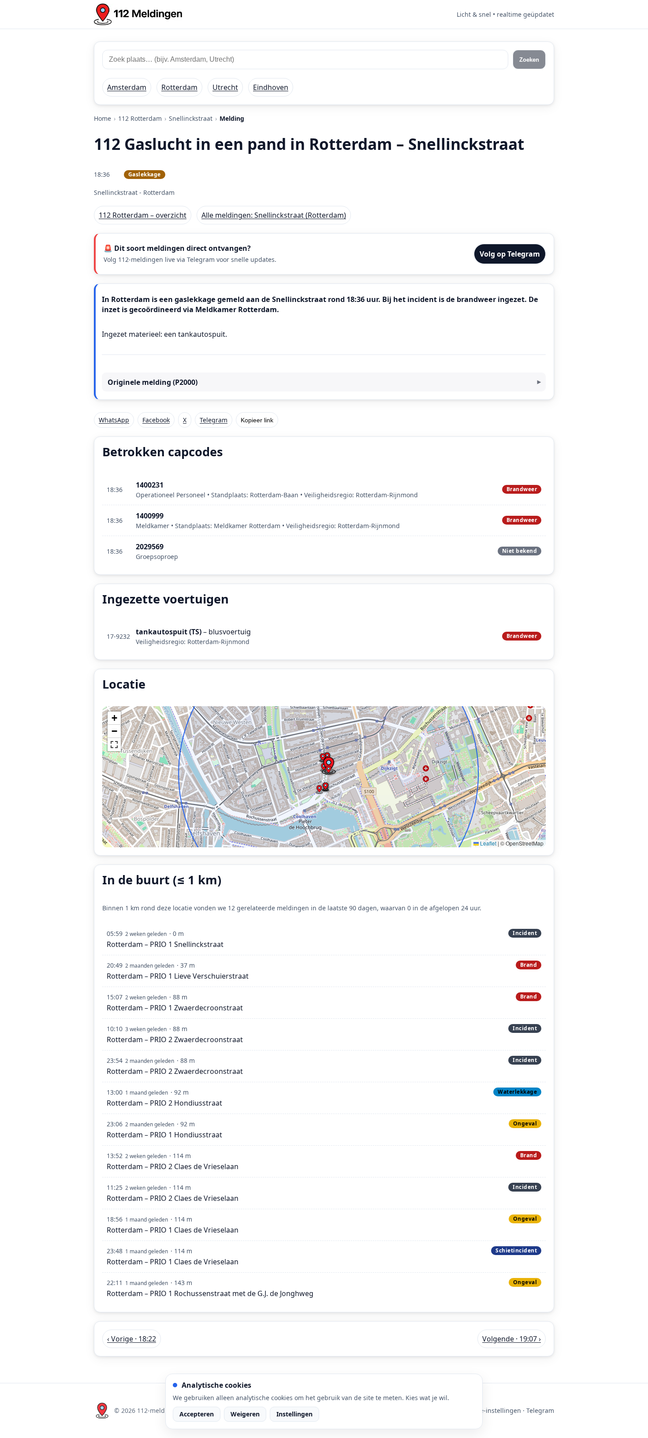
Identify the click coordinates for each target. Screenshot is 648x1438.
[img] (324, 776)
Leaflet (487, 843)
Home (102, 118)
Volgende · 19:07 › (511, 1339)
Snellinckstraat (190, 118)
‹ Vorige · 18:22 (131, 1339)
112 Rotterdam (140, 118)
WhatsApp (114, 420)
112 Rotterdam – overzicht (142, 215)
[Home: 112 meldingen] (138, 14)
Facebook (156, 420)
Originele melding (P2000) (152, 382)
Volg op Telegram (510, 254)
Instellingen (294, 1414)
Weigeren (245, 1414)
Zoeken (529, 59)
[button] (328, 770)
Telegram (213, 420)
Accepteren (196, 1414)
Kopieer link (257, 420)
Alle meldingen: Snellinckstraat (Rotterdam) (273, 215)
